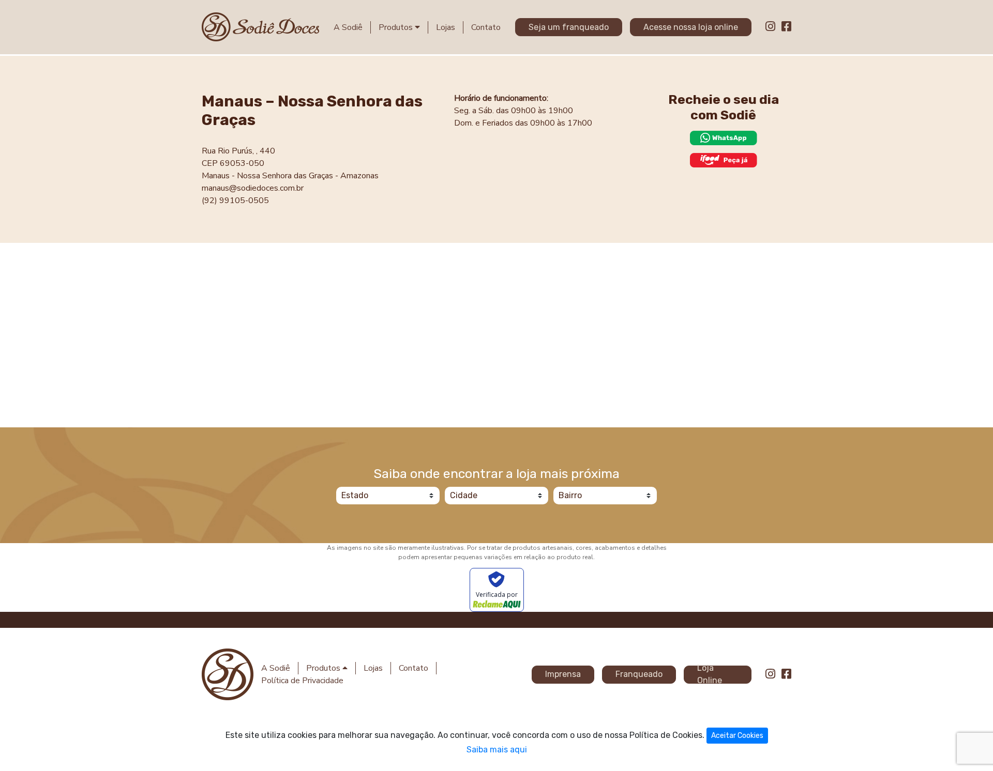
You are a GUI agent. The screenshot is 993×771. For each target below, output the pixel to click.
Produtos (397, 27)
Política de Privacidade (302, 680)
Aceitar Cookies (737, 735)
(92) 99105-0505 (235, 200)
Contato (486, 27)
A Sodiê (348, 27)
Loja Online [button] (709, 675)
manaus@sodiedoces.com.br (253, 188)
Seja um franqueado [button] (569, 27)
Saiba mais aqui (497, 749)
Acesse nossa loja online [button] (690, 27)
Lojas (445, 27)
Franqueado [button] (639, 674)
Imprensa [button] (563, 674)
